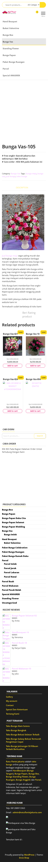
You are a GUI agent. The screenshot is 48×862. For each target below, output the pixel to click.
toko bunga (22, 176)
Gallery (9, 696)
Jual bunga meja (10, 255)
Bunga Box (8, 35)
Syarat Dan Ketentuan (17, 709)
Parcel (6, 68)
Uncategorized (9, 602)
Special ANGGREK (11, 75)
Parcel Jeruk (10, 568)
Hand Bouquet (10, 21)
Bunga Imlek (10, 534)
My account (11, 701)
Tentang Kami (12, 713)
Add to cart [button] (12, 365)
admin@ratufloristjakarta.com (27, 812)
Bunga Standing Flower (17, 776)
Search (40, 436)
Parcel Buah (8, 581)
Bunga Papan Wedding (13, 526)
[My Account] (32, 13)
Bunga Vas (8, 41)
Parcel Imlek (10, 564)
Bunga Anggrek (23, 779)
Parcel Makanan (10, 585)
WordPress (29, 854)
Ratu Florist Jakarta (15, 761)
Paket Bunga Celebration (14, 547)
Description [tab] (22, 187)
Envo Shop (24, 857)
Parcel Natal (10, 576)
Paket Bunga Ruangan (14, 62)
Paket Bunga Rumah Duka (15, 556)
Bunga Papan (9, 55)
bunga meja (31, 173)
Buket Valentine (11, 28)
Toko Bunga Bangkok (16, 730)
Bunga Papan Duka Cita (14, 518)
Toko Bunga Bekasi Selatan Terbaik (22, 734)
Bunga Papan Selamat (13, 522)
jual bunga (11, 176)
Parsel (38, 779)
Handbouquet (19, 770)
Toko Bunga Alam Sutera (18, 726)
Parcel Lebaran (11, 572)
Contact (10, 705)
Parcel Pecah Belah (11, 590)
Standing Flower (11, 48)
